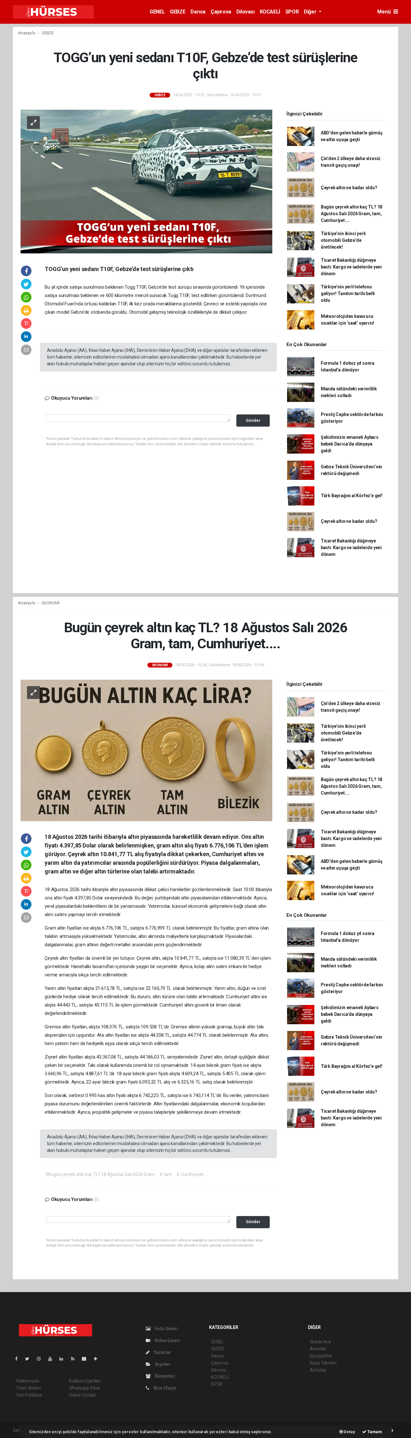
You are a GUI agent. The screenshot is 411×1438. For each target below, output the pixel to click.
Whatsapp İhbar (84, 1388)
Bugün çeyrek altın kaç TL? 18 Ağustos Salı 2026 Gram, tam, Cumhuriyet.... (351, 213)
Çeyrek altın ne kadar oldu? (349, 187)
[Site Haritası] (87, 1358)
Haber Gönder (82, 1395)
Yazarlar (162, 1352)
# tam (165, 1174)
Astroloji (318, 1370)
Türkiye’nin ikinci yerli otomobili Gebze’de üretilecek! (343, 240)
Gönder (253, 420)
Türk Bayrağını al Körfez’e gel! (351, 495)
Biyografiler (321, 1355)
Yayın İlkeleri (28, 1388)
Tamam (374, 1431)
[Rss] (75, 1358)
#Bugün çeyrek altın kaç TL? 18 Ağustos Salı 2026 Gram (100, 1174)
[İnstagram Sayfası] (41, 1358)
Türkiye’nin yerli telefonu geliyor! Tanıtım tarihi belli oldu (348, 293)
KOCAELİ (270, 12)
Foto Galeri (166, 1328)
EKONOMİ (51, 602)
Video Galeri (166, 1340)
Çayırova (221, 12)
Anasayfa (27, 32)
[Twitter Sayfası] (29, 1358)
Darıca (198, 12)
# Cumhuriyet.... (191, 1174)
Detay (349, 1431)
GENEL (157, 12)
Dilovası (245, 12)
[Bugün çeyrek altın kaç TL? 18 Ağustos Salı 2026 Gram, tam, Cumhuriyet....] (146, 750)
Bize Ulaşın (164, 1388)
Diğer (311, 12)
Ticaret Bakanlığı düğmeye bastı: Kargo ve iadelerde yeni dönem (351, 267)
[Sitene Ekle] (98, 1358)
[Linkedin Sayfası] (63, 1358)
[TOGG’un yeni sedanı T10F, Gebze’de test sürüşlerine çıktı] (146, 180)
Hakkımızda (27, 1380)
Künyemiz (164, 1376)
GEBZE (177, 12)
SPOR (292, 12)
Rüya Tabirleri (323, 1363)
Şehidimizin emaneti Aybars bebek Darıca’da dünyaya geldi (350, 444)
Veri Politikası (29, 1395)
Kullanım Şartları (85, 1380)
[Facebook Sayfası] (19, 1358)
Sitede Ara (320, 1341)
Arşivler (162, 1364)
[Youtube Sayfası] (52, 1358)
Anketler (318, 1348)
